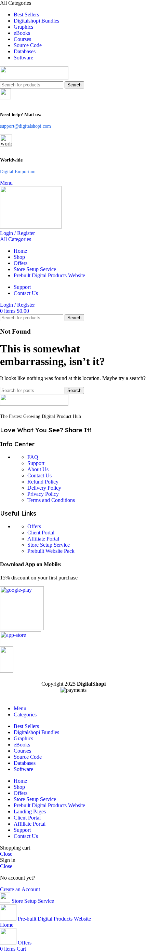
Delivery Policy (44, 488)
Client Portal (40, 532)
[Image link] (34, 404)
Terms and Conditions (51, 500)
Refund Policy (42, 482)
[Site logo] (34, 78)
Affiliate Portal (43, 539)
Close (6, 854)
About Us (38, 469)
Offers (34, 526)
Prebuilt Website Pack (51, 551)
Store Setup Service (48, 545)
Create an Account (20, 889)
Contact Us (39, 475)
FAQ (32, 457)
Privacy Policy (43, 494)
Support (35, 463)
